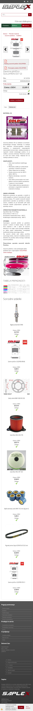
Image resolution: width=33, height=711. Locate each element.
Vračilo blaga (5, 613)
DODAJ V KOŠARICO (16, 100)
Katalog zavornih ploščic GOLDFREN (15, 63)
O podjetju (10, 667)
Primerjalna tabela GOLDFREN (17, 68)
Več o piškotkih (28, 707)
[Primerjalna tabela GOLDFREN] (5, 68)
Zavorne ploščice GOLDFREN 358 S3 (16, 582)
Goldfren (18, 35)
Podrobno (6, 25)
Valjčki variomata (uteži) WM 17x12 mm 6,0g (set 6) (16, 509)
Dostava (4, 610)
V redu (21, 707)
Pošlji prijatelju (7, 84)
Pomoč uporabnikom (7, 619)
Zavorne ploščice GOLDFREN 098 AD (16, 362)
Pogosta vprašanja (7, 617)
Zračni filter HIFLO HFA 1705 (16, 435)
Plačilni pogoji (5, 608)
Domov (5, 33)
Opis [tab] (5, 107)
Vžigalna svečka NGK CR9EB (16, 325)
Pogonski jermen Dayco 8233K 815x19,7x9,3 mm (16, 545)
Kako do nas (5, 637)
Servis (3, 629)
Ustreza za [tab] (12, 107)
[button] (27, 49)
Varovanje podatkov (7, 615)
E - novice (10, 665)
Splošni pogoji (11, 670)
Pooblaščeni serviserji (7, 627)
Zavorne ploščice (10, 35)
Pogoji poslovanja (12, 662)
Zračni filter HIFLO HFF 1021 (16, 472)
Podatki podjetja (6, 635)
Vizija (3, 640)
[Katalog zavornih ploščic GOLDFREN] (5, 61)
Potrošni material (14, 33)
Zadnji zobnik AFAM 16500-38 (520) (16, 398)
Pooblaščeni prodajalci (8, 625)
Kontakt (9, 673)
